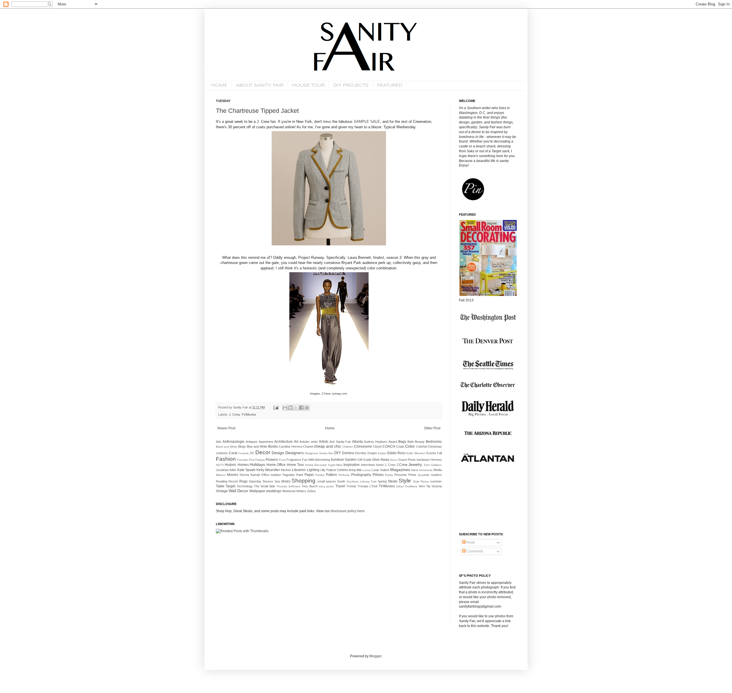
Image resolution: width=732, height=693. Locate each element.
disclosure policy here (347, 511)
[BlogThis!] (290, 407)
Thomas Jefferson (289, 486)
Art (296, 442)
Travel (340, 486)
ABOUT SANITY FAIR (259, 85)
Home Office (276, 465)
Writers (301, 491)
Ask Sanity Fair (340, 441)
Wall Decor (238, 490)
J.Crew (402, 465)
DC (252, 453)
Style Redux (421, 481)
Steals (392, 481)
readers (436, 474)
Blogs (242, 446)
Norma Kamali (250, 474)
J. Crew (234, 414)
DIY (337, 452)
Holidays (257, 464)
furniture (337, 460)
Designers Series (316, 453)
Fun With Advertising (316, 459)
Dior (330, 453)
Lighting (313, 470)
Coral (233, 453)
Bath (410, 441)
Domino (348, 453)
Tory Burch (309, 486)
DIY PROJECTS (351, 85)
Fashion (226, 459)
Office (265, 474)
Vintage (222, 491)
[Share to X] (296, 407)
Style (405, 481)
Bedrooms (434, 442)
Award (392, 441)
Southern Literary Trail (362, 481)
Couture (243, 453)
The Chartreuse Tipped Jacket (257, 110)
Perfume (344, 474)
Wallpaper (257, 491)
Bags (402, 442)
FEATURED (389, 85)
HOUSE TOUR (308, 85)
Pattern (331, 475)
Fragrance (294, 459)
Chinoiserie (363, 446)
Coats (400, 446)
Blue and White (257, 446)
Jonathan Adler (226, 470)
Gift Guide (364, 459)
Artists (323, 442)
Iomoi (379, 464)
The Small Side (264, 486)
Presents (400, 474)
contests (222, 453)
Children (347, 446)
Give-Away (380, 460)
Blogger (375, 656)
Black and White (226, 446)
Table (220, 486)
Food (282, 459)
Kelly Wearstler (268, 470)
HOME (219, 85)
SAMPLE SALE (367, 121)
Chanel (308, 446)
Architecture (283, 442)
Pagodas (289, 474)
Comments (474, 551)
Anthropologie (233, 442)
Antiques (252, 441)
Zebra (311, 491)
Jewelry (415, 464)
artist (314, 441)
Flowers (272, 460)
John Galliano (432, 464)
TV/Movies (248, 414)
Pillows (378, 475)
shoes (286, 481)
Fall (439, 453)
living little (355, 470)
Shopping (303, 481)
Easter (382, 453)
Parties (320, 474)
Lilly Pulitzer (328, 470)
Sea (277, 481)
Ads (218, 441)
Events (431, 453)
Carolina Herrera (290, 446)
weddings (273, 491)
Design (278, 452)
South (341, 481)
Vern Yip (424, 486)
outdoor (275, 474)
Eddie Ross (396, 453)
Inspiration (351, 465)
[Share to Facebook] (301, 407)
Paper (309, 475)
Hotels (309, 464)
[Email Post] (275, 407)
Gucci (393, 459)
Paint (299, 474)
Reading (221, 481)
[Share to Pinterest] (307, 407)
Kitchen (286, 470)
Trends (351, 486)
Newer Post (226, 428)
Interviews (368, 464)
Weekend (288, 491)
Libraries (299, 470)
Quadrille (423, 474)
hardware (423, 459)
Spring (382, 481)
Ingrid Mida (335, 464)
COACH (389, 446)
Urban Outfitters (406, 486)
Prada (389, 474)
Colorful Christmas (429, 446)
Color (410, 446)
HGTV (220, 464)
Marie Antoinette (422, 470)
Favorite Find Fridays (251, 459)
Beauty (420, 441)
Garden (351, 460)
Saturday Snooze (261, 481)
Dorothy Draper (366, 453)
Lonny (367, 470)
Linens (342, 470)
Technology (245, 486)
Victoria (436, 486)
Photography (361, 475)
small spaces (326, 481)
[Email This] (285, 407)
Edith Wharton (415, 453)
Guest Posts (407, 459)
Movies (232, 475)
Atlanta (357, 442)
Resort (233, 481)
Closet (377, 446)
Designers (294, 452)
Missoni (221, 474)
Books (273, 446)
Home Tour (295, 465)
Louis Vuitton (380, 470)
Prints (412, 474)
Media (437, 470)
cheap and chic (327, 446)
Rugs (243, 481)
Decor (262, 452)
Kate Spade (246, 470)
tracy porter (326, 486)
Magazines (400, 469)
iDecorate (320, 464)
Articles (304, 441)
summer (436, 481)
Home (330, 428)
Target (230, 486)
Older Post (432, 428)
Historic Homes (236, 465)
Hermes (436, 459)
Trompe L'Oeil (367, 486)
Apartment (266, 441)
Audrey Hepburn (375, 441)
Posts (470, 542)
